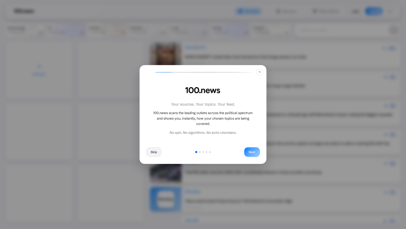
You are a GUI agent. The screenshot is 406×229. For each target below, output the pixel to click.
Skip (154, 152)
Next (252, 152)
